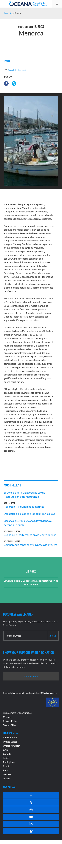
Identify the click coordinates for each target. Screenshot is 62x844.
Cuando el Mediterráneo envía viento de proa (30, 534)
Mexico (7, 774)
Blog (11, 13)
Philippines (9, 762)
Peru (5, 770)
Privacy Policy (10, 721)
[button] (6, 83)
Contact (7, 717)
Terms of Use (9, 725)
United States (10, 741)
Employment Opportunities (17, 712)
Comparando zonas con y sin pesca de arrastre (30, 544)
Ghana (6, 778)
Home (6, 13)
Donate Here (31, 676)
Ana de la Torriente (17, 69)
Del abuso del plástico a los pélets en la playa (29, 513)
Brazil (6, 766)
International (10, 737)
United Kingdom (11, 745)
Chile (5, 749)
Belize (6, 757)
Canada (7, 753)
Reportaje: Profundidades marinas (24, 506)
